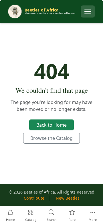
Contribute (34, 198)
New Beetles (68, 198)
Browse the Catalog (51, 138)
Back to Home (51, 125)
